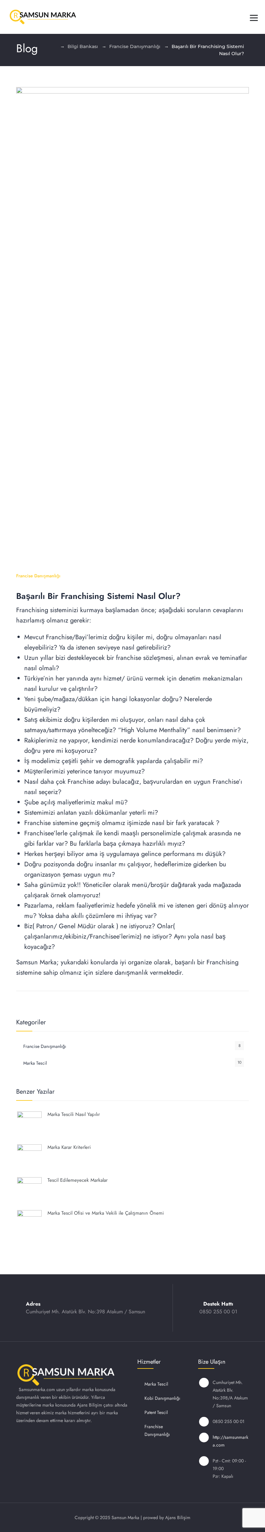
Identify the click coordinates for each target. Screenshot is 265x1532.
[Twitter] (101, 1439)
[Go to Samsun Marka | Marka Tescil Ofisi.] (54, 46)
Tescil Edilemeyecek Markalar (78, 1180)
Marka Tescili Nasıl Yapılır (74, 1114)
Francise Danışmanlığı (38, 575)
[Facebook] (84, 1439)
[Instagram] (67, 1439)
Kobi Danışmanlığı (162, 1398)
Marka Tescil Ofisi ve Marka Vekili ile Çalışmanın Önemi (106, 1213)
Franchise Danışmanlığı (157, 1430)
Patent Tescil (156, 1412)
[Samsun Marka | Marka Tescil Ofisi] (43, 17)
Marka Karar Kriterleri (69, 1147)
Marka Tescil (35, 1063)
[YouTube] (118, 1439)
